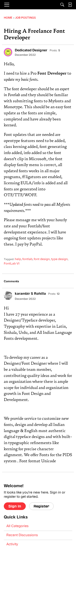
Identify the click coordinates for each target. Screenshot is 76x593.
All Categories (17, 526)
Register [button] (41, 506)
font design (42, 259)
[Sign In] (70, 4)
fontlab (27, 259)
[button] (8, 52)
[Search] (62, 4)
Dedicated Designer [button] (31, 50)
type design (59, 259)
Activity (12, 544)
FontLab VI (11, 263)
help (18, 259)
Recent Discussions (22, 535)
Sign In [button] (14, 506)
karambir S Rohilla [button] (30, 294)
